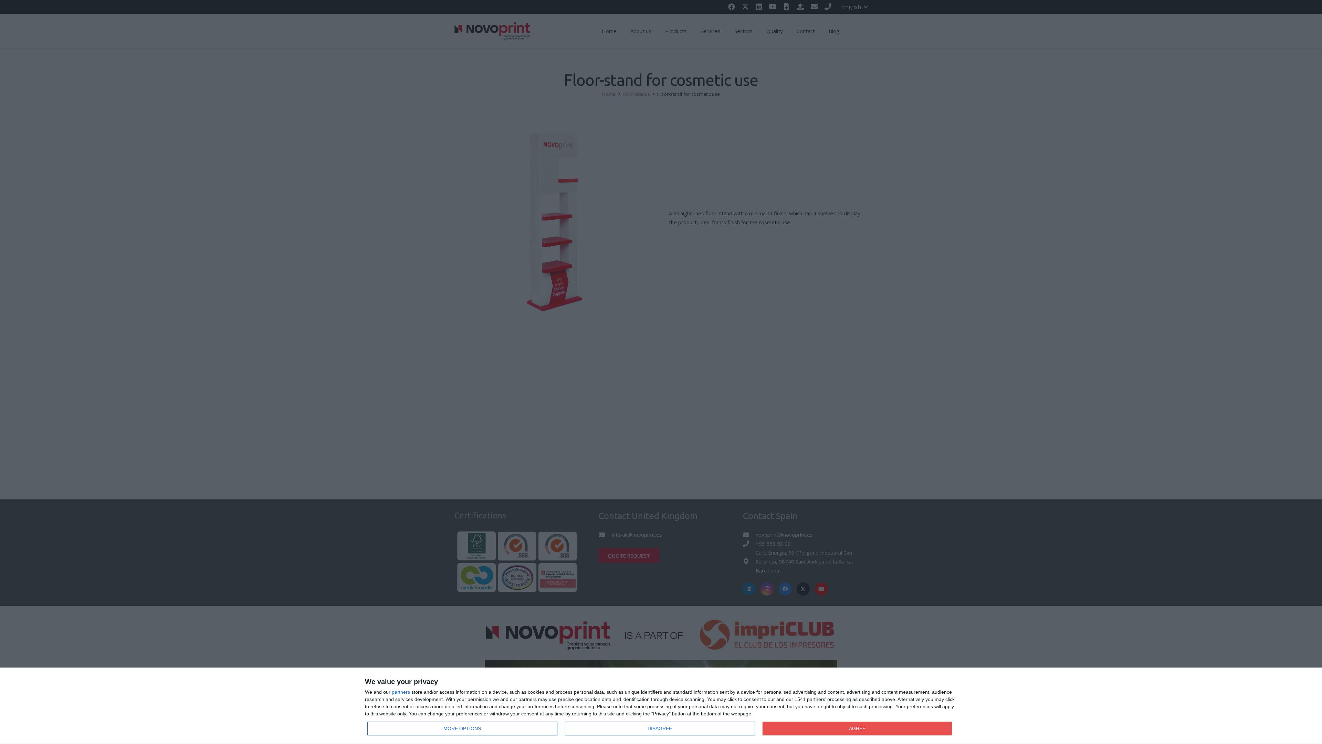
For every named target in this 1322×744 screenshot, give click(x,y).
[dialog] (661, 706)
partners (401, 692)
